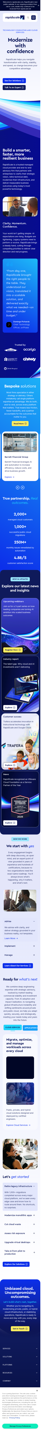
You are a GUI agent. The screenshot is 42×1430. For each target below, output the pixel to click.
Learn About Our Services (16, 966)
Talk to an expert (13, 87)
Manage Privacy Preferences (20, 1426)
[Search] (28, 17)
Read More (19, 424)
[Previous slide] (17, 487)
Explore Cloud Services (17, 1125)
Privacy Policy (14, 1418)
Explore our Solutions (15, 1264)
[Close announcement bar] (38, 5)
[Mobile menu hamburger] (33, 17)
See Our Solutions (13, 81)
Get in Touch (19, 1329)
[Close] (37, 1390)
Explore (8, 477)
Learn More (9, 938)
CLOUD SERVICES (12, 1027)
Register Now (11, 650)
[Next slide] (22, 487)
